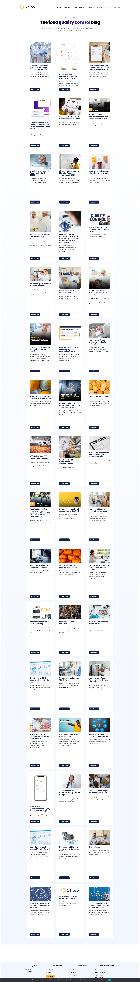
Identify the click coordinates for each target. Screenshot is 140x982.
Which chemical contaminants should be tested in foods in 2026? (99, 117)
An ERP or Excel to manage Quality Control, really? (69, 793)
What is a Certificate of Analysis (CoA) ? (98, 623)
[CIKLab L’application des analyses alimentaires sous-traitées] (27, 7)
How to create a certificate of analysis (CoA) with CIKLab (68, 76)
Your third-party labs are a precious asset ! (40, 285)
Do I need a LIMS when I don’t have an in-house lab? (69, 849)
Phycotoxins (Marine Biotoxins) (67, 623)
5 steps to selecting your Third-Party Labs (69, 679)
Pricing (75, 7)
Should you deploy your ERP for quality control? (98, 735)
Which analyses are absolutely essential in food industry (39, 736)
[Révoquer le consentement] (138, 980)
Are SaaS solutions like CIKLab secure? (68, 735)
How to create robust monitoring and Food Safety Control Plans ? (39, 457)
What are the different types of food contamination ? (68, 462)
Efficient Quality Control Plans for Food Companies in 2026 (69, 173)
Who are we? (91, 7)
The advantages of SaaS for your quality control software (40, 905)
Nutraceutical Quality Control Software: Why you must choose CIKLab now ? (40, 126)
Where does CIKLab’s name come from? (68, 897)
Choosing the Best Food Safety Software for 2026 (69, 118)
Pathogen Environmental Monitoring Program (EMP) (40, 349)
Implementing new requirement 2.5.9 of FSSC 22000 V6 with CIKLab (70, 405)
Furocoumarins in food (98, 396)
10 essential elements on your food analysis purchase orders (99, 455)
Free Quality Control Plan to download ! (69, 292)
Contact (108, 7)
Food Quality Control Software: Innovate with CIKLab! (99, 293)
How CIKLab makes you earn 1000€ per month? (98, 792)
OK (109, 979)
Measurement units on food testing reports (39, 566)
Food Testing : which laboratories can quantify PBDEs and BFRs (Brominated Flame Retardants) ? (40, 513)
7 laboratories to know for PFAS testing (39, 623)
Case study (82, 7)
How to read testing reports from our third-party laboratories (98, 511)
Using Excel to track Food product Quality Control (40, 848)
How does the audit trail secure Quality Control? (69, 510)
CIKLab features (95, 847)
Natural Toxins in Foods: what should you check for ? (99, 173)
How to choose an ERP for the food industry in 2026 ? (40, 236)
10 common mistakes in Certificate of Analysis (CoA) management (40, 68)
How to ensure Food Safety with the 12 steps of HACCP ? (99, 680)
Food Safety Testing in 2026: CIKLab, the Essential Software (68, 349)
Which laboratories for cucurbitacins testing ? (69, 566)
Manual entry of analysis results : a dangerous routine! (99, 567)
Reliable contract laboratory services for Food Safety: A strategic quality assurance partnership (69, 238)
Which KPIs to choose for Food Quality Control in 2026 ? (40, 173)
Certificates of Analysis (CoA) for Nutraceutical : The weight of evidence (99, 68)
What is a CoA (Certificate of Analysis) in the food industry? (40, 809)
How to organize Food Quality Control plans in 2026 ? (99, 229)
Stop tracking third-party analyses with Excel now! (40, 680)
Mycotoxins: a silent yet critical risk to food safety (40, 397)
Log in (114, 7)
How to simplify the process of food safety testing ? (98, 342)
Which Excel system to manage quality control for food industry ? (99, 905)
